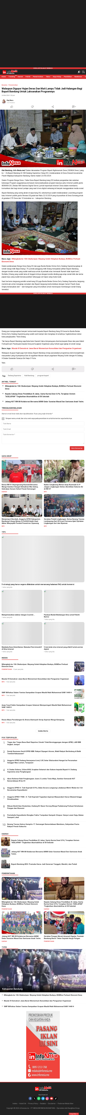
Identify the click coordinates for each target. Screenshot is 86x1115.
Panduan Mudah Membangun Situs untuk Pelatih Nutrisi (62, 616)
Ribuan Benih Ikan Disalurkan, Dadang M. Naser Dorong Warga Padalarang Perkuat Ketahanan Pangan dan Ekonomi (45, 807)
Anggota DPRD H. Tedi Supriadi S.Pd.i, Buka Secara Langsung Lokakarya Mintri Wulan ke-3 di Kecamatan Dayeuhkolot (45, 789)
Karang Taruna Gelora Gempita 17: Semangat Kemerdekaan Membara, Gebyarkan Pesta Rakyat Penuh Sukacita (43, 825)
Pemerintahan (13, 85)
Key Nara (10, 100)
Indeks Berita (43, 731)
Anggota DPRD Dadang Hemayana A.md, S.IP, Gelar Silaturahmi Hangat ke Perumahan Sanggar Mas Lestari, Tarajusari (42, 761)
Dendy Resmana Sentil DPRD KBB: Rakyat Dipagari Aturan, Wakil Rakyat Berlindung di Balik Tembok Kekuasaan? (44, 752)
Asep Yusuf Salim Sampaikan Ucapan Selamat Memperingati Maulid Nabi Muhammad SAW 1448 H (36, 706)
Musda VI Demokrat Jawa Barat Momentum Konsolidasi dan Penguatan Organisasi (46, 348)
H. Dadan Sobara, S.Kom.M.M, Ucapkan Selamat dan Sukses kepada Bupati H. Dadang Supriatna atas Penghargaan (42, 771)
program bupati (43, 375)
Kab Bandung (29, 375)
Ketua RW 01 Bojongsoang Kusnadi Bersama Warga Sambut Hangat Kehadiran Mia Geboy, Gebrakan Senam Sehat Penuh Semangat (20, 487)
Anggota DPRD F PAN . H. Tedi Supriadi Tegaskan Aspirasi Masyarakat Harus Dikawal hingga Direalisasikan (44, 798)
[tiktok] (55, 1098)
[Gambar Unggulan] (43, 138)
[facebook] (30, 1098)
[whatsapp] (38, 1098)
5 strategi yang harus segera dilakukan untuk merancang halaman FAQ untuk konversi (38, 584)
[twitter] (34, 1098)
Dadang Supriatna (14, 375)
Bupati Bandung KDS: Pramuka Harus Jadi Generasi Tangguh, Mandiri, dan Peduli (44, 864)
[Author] (4, 101)
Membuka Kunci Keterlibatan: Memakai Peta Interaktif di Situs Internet (22, 648)
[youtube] (51, 1098)
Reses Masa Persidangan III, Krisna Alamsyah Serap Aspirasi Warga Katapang (33, 720)
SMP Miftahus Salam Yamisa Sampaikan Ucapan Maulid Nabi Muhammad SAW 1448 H (37, 693)
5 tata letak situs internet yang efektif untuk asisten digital (63, 648)
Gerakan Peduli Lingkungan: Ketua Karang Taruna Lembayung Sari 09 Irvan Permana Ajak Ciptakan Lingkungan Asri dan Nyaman (64, 521)
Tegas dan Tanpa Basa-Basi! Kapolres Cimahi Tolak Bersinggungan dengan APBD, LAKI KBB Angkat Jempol (44, 743)
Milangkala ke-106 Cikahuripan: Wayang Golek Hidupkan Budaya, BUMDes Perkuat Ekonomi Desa (43, 387)
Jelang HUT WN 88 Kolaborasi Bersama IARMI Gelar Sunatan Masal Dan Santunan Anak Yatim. (44, 402)
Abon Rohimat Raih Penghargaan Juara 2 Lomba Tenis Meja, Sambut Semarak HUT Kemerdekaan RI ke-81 (41, 780)
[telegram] (43, 1098)
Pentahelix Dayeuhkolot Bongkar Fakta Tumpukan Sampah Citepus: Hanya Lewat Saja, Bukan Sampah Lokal (45, 816)
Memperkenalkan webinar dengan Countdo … (18, 615)
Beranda (4, 85)
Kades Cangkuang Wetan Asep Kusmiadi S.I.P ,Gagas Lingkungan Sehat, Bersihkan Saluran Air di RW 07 (63, 487)
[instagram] (47, 1098)
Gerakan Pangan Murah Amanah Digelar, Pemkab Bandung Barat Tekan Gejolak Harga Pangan (64, 937)
